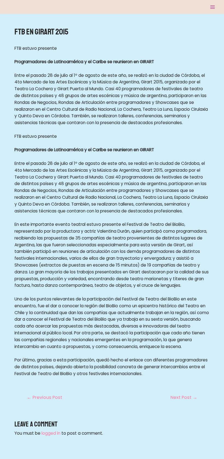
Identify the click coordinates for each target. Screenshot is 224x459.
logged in (51, 433)
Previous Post (44, 397)
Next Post (183, 397)
